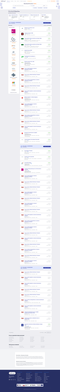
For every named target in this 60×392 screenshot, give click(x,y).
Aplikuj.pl (9, 10)
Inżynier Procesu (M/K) (28, 50)
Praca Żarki (42, 339)
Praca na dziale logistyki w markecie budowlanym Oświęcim (32, 91)
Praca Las (21, 341)
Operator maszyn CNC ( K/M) (29, 61)
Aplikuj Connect (46, 379)
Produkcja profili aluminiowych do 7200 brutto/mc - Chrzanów (33, 169)
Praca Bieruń (21, 340)
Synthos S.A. (25, 140)
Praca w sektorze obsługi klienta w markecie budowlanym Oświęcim (31, 80)
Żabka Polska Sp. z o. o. (27, 39)
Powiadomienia (19, 380)
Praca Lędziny (42, 340)
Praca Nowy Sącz (32, 346)
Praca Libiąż (10, 339)
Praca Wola (10, 341)
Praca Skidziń (42, 341)
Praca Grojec (31, 341)
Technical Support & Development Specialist (31, 139)
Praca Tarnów (21, 346)
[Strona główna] (3, 1)
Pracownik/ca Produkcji (28, 150)
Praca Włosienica (11, 340)
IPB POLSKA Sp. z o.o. (27, 133)
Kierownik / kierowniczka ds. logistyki (30, 132)
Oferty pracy (18, 373)
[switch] (47, 22)
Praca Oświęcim (43, 346)
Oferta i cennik (28, 373)
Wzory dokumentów (37, 376)
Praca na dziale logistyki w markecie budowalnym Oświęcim (30, 69)
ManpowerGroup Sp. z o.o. (27, 163)
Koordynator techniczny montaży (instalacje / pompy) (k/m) (33, 325)
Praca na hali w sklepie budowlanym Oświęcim (32, 74)
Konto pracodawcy (28, 376)
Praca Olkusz (31, 347)
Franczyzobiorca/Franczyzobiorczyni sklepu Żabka (33, 38)
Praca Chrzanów (11, 347)
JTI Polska (25, 57)
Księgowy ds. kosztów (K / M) (29, 27)
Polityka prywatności (46, 376)
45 (45, 332)
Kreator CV (36, 373)
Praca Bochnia (42, 347)
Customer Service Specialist (29, 156)
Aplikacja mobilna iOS (37, 380)
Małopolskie (14, 10)
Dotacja (45, 380)
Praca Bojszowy (32, 340)
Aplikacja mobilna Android (38, 379)
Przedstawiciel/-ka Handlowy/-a (29, 56)
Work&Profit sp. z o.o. (26, 70)
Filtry (14, 7)
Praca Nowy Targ (22, 347)
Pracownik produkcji (27, 162)
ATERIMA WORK (26, 170)
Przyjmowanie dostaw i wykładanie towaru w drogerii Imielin (31, 318)
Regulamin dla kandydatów (20, 379)
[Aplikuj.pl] (12, 373)
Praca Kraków (10, 346)
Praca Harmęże (22, 339)
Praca (11, 10)
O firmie (45, 373)
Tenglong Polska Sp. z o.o (27, 51)
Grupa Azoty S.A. (26, 28)
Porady (18, 376)
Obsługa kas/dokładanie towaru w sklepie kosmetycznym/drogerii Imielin (31, 312)
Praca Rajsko (31, 339)
